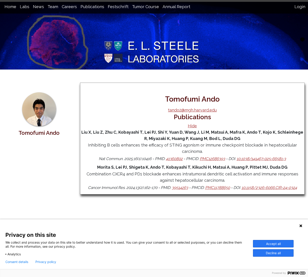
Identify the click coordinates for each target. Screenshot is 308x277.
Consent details (16, 262)
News (38, 6)
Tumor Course (145, 6)
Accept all (273, 244)
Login (299, 6)
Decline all (273, 253)
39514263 (180, 187)
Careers (69, 6)
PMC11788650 (217, 187)
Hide (192, 125)
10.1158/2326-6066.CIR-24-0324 (269, 187)
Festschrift (118, 6)
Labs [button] (24, 6)
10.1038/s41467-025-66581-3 (261, 158)
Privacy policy (45, 262)
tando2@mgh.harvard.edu (192, 110)
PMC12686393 (212, 158)
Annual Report (176, 6)
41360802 (174, 158)
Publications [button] (92, 6)
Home (10, 6)
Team (53, 6)
